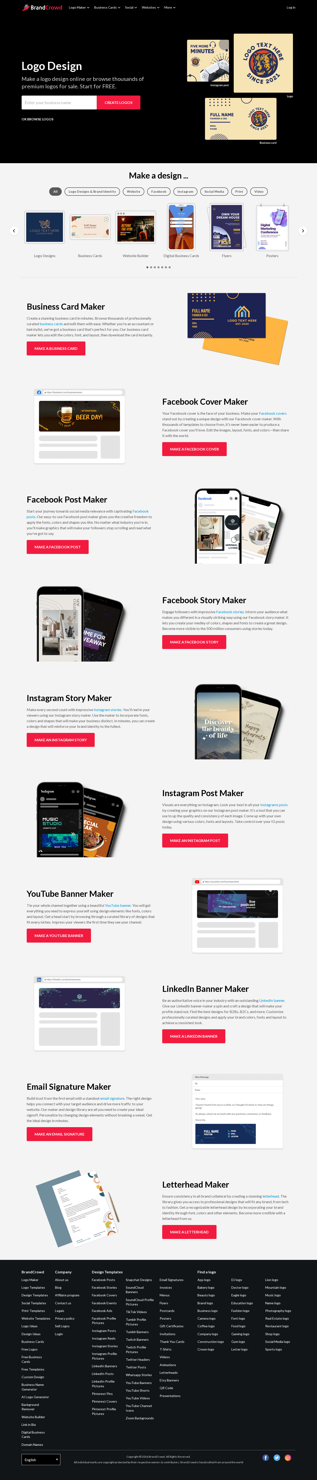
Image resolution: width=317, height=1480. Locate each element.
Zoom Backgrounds (140, 1418)
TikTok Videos (136, 1312)
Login (59, 1334)
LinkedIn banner (272, 1000)
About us (61, 1280)
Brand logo (205, 1303)
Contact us (63, 1303)
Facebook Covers (104, 1295)
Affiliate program (67, 1295)
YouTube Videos (138, 1398)
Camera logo (206, 1318)
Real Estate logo (277, 1318)
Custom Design (33, 1377)
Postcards (167, 1311)
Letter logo (239, 1349)
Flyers (164, 1303)
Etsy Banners (169, 1380)
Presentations (170, 1396)
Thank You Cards (172, 1342)
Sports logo (273, 1349)
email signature (112, 1098)
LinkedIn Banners (104, 1366)
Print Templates (33, 1311)
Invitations (167, 1334)
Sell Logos (62, 1326)
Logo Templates (33, 1287)
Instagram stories (108, 709)
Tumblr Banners (137, 1332)
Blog (58, 1287)
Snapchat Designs (139, 1280)
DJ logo (236, 1280)
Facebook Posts (103, 1280)
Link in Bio (29, 1425)
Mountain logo (275, 1287)
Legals (59, 1311)
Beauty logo (206, 1295)
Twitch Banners (137, 1339)
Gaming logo (240, 1334)
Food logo (238, 1326)
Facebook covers (273, 413)
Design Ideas (31, 1334)
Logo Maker (77, 7)
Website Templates (36, 1318)
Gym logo (238, 1342)
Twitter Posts (136, 1367)
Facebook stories (230, 611)
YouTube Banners (139, 1383)
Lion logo (271, 1280)
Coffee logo (206, 1326)
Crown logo (205, 1349)
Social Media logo (277, 1342)
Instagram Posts (104, 1331)
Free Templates (33, 1369)
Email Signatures (172, 1280)
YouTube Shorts (137, 1390)
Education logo (242, 1303)
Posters (165, 1318)
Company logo (207, 1334)
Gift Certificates (172, 1326)
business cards (51, 323)
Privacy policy (64, 1318)
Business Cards (105, 7)
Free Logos (30, 1349)
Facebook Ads (102, 1311)
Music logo (273, 1295)
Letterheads (169, 1372)
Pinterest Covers (104, 1401)
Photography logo (278, 1311)
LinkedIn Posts (103, 1374)
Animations (168, 1365)
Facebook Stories (104, 1287)
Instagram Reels (104, 1338)
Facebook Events (104, 1303)
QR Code (166, 1388)
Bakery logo (205, 1287)
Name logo (273, 1303)
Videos (165, 1357)
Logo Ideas (30, 1326)
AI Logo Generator (35, 1397)
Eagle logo (238, 1295)
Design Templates (35, 1295)
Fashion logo (240, 1311)
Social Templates (34, 1303)
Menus (165, 1295)
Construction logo (210, 1342)
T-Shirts (165, 1349)
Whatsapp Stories (139, 1375)
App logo (203, 1280)
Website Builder (33, 1417)
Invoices (166, 1287)
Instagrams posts (274, 804)
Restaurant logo (277, 1326)
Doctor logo (240, 1287)
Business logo (207, 1311)
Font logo (238, 1318)
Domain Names (32, 1445)
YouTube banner (118, 905)
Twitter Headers (138, 1359)
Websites (149, 7)
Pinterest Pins (102, 1394)
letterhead (270, 1196)
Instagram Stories (105, 1346)
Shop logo (272, 1334)
